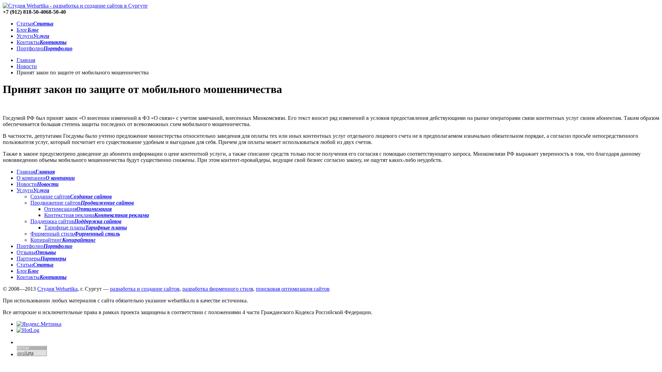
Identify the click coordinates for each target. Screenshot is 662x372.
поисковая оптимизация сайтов (293, 289)
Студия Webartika (57, 289)
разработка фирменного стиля (217, 289)
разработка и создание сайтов (145, 289)
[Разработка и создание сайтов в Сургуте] (75, 6)
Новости (27, 66)
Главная (26, 60)
